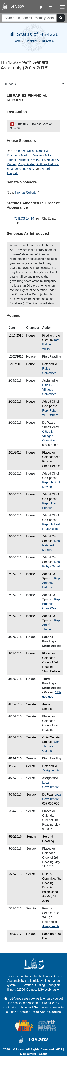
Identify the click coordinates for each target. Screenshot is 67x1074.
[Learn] (41, 7)
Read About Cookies (46, 1011)
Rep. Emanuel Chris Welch (51, 604)
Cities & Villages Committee (49, 390)
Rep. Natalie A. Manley (51, 545)
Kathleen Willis (24, 150)
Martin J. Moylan (32, 155)
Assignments (50, 770)
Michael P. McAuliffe (32, 159)
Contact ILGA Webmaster (43, 989)
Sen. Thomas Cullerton (51, 746)
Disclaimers (28, 1053)
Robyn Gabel (26, 164)
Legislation (31, 40)
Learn (43, 1053)
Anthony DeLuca (47, 164)
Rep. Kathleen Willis (51, 344)
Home (16, 40)
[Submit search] (61, 18)
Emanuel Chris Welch (21, 168)
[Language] (50, 7)
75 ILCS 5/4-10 (24, 218)
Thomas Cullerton (26, 192)
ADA (59, 1049)
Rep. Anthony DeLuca (51, 583)
